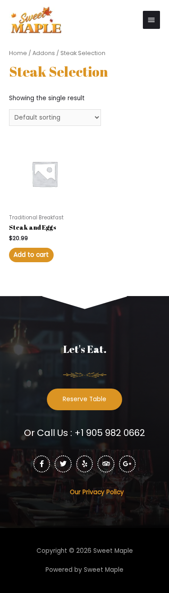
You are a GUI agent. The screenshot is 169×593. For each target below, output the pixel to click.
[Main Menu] (151, 20)
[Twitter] (63, 464)
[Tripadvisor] (105, 464)
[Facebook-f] (41, 464)
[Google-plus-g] (127, 464)
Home (18, 53)
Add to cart (31, 254)
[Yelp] (84, 464)
